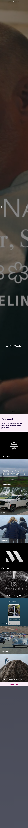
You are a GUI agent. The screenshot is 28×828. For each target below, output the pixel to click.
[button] (2, 207)
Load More (14, 684)
